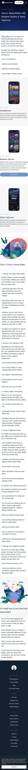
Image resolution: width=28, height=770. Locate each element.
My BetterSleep (14, 679)
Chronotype (14, 743)
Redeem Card (14, 700)
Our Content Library (14, 688)
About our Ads (14, 725)
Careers (14, 737)
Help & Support (14, 740)
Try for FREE (19, 2)
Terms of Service (14, 718)
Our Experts (14, 746)
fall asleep (10, 400)
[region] (14, 762)
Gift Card (14, 697)
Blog (14, 685)
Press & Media (14, 682)
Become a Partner (14, 703)
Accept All (14, 767)
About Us (14, 734)
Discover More (14, 174)
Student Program (14, 706)
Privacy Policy (14, 715)
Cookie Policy (14, 722)
